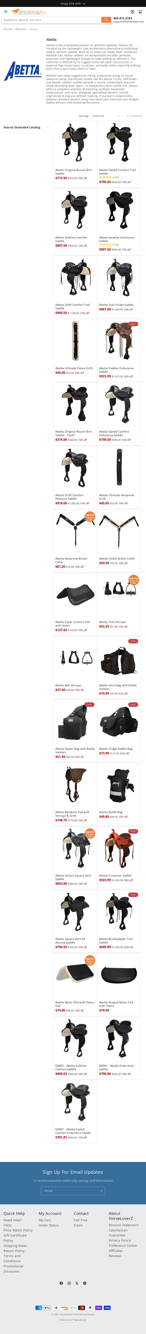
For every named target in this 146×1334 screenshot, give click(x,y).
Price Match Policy (18, 1230)
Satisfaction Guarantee (118, 1232)
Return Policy (14, 1251)
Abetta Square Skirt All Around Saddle (70, 940)
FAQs (8, 1225)
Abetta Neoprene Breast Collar (71, 560)
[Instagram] (69, 1283)
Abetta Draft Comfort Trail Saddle (72, 306)
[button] (27, 127)
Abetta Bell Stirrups (68, 685)
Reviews (115, 1256)
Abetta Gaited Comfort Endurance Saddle (114, 433)
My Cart (45, 1220)
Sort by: (84, 116)
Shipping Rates (15, 1246)
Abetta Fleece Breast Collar (117, 558)
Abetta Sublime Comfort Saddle (71, 239)
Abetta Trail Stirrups (112, 622)
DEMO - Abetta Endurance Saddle (116, 1067)
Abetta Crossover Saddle (115, 875)
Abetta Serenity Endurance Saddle (116, 239)
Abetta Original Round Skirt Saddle (73, 171)
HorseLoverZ (66, 1314)
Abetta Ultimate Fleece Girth (74, 368)
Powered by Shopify (84, 1314)
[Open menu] (6, 11)
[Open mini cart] (140, 11)
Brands (21, 29)
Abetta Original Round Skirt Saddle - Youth (73, 433)
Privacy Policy (120, 1240)
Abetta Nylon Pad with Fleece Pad (74, 1004)
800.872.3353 (122, 18)
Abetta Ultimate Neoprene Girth (116, 497)
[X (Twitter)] (77, 1283)
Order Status (49, 1225)
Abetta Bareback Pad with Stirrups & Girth (72, 814)
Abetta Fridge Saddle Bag (115, 749)
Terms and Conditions (12, 1258)
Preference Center (123, 1245)
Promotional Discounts (14, 1268)
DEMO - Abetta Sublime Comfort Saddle (71, 1067)
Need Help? (13, 1220)
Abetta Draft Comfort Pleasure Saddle (69, 497)
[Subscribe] (101, 1191)
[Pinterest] (85, 1283)
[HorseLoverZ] (28, 11)
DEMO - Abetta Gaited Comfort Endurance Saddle (73, 1131)
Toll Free (80, 1220)
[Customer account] (132, 11)
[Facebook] (61, 1283)
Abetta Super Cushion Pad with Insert (72, 623)
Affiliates (116, 1251)
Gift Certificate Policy (15, 1238)
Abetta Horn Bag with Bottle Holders (118, 687)
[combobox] (57, 19)
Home (8, 29)
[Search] (106, 20)
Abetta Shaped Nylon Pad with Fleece (116, 1004)
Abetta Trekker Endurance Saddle (116, 370)
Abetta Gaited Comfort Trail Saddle (117, 171)
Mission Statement (124, 1225)
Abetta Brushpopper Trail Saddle (116, 940)
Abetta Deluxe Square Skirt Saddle (73, 877)
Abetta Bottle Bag (110, 812)
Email (78, 1225)
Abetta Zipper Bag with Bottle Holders (75, 750)
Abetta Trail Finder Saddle (116, 305)
